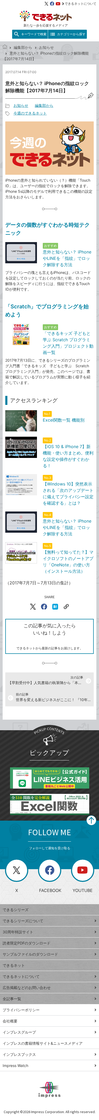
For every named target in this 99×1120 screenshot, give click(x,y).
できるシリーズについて (23, 920)
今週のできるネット (30, 113)
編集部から (23, 47)
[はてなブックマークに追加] (55, 606)
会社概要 (10, 1021)
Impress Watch (15, 1065)
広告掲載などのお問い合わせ (27, 987)
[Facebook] (52, 3)
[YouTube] (58, 3)
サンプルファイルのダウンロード (30, 954)
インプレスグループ (19, 1032)
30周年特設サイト (18, 932)
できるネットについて (80, 4)
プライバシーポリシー (21, 1010)
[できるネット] (5, 47)
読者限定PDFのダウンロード (26, 943)
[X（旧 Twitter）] (46, 4)
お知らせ (46, 47)
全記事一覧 (12, 998)
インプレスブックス (19, 1054)
